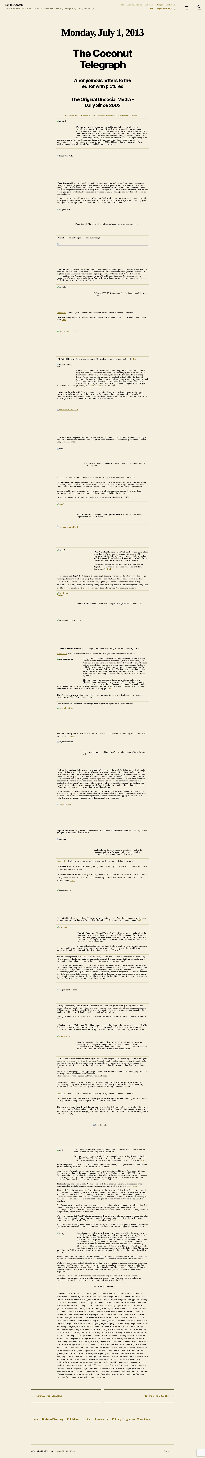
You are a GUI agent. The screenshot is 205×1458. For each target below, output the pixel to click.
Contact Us (123, 116)
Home (121, 5)
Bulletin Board (88, 116)
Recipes (159, 5)
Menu (134, 116)
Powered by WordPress (65, 1451)
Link (136, 224)
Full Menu (149, 5)
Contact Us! (170, 5)
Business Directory (134, 5)
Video (72, 736)
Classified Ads (71, 116)
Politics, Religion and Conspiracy (161, 8)
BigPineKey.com (14, 4)
